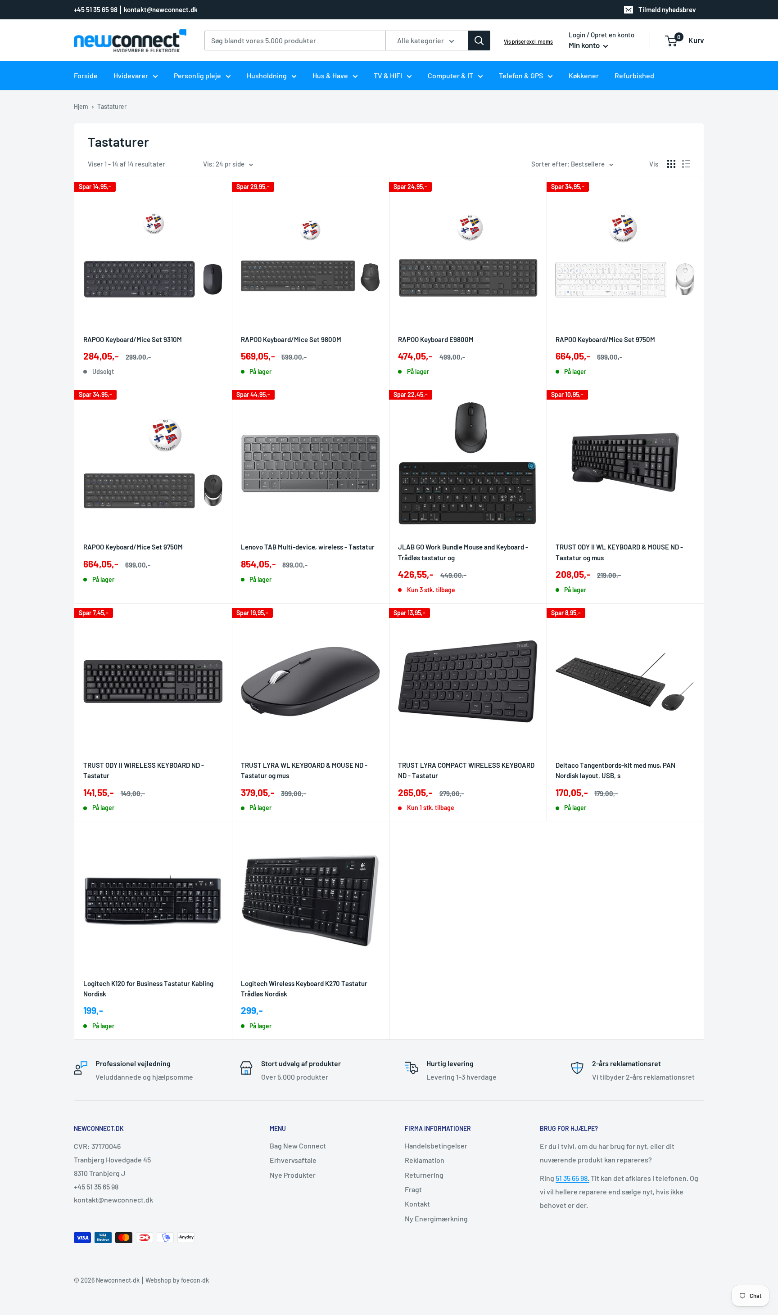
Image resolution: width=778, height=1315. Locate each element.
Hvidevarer (130, 75)
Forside (86, 75)
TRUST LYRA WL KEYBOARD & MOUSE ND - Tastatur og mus (304, 770)
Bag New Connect (298, 1145)
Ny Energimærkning (436, 1218)
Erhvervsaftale (293, 1160)
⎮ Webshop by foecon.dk (174, 1280)
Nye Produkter (293, 1175)
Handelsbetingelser (436, 1145)
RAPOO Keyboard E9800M (436, 339)
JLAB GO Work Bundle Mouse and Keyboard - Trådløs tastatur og (463, 552)
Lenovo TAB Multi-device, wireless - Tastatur (308, 547)
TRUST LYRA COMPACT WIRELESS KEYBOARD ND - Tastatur (466, 770)
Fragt (413, 1189)
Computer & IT (450, 75)
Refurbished (634, 75)
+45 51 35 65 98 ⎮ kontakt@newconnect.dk (136, 9)
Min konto (585, 45)
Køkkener (584, 75)
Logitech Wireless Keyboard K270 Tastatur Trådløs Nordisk (304, 988)
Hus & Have (330, 75)
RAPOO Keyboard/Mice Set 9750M (605, 339)
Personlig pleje (197, 75)
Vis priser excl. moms (528, 41)
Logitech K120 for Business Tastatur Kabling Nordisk (148, 988)
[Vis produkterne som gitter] (671, 164)
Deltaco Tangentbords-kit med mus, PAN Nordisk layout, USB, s (615, 770)
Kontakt (417, 1203)
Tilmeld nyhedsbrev (667, 9)
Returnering (424, 1175)
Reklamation (424, 1160)
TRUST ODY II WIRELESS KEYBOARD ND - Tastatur (143, 770)
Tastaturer (112, 106)
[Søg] (479, 40)
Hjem (81, 106)
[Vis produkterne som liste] (686, 164)
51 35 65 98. (572, 1178)
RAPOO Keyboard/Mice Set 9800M (291, 339)
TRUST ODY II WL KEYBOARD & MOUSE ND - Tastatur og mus (619, 552)
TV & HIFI (388, 75)
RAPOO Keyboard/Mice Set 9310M (132, 339)
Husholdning (267, 75)
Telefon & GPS (521, 75)
